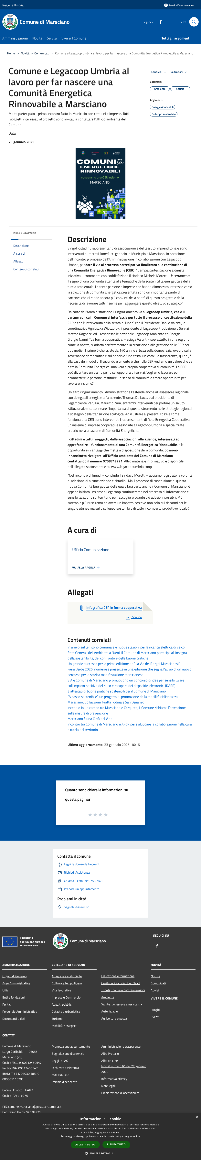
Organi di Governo (14, 976)
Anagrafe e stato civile (67, 976)
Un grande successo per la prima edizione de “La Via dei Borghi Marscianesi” (124, 663)
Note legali (108, 1085)
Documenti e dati (13, 1018)
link (138, 1136)
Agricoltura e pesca (114, 1018)
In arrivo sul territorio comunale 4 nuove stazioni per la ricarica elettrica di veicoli (127, 647)
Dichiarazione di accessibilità (120, 1092)
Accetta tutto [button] (85, 1144)
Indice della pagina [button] (24, 233)
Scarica (137, 617)
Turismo (57, 1018)
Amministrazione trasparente (121, 1046)
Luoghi (155, 1009)
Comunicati (41, 53)
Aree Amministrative (16, 983)
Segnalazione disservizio (68, 1053)
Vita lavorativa (61, 990)
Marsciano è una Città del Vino (90, 718)
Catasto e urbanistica (66, 1011)
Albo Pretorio (110, 1053)
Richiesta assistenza (65, 1067)
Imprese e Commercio (66, 997)
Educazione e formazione (117, 976)
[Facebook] (159, 21)
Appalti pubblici (62, 1004)
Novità (25, 53)
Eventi (155, 1016)
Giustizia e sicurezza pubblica (120, 983)
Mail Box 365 (60, 1074)
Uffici (5, 990)
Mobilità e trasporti (64, 1025)
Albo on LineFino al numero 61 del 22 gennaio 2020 (123, 1066)
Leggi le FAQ (60, 1060)
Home (11, 53)
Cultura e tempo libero (67, 983)
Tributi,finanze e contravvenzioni (123, 990)
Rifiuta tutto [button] (116, 1144)
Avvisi (155, 990)
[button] (100, 1153)
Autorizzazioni (110, 1011)
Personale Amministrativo (19, 1011)
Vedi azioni (177, 72)
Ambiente (107, 997)
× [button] (196, 1117)
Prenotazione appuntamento (71, 1046)
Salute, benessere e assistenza (121, 1004)
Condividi (157, 72)
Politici (6, 1004)
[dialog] (100, 1136)
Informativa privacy (114, 1078)
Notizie (155, 976)
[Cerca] (194, 22)
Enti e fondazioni (13, 997)
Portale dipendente (64, 1081)
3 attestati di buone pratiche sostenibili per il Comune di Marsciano (117, 691)
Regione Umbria (13, 5)
